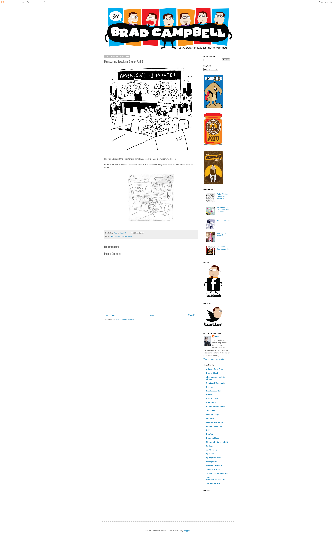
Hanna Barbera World (215, 407)
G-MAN (209, 395)
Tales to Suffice (213, 469)
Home (151, 315)
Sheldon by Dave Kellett (217, 442)
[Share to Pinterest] (142, 233)
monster (124, 236)
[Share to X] (137, 233)
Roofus (209, 434)
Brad (217, 336)
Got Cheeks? (212, 399)
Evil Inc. (209, 387)
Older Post (192, 315)
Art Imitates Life (223, 220)
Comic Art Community (216, 383)
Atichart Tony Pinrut (215, 369)
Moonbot (210, 418)
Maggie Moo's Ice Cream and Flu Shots (223, 209)
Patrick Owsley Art (214, 426)
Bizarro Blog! (212, 373)
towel (130, 236)
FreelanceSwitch (213, 391)
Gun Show (211, 403)
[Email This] (132, 233)
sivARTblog (211, 450)
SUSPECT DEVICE (214, 465)
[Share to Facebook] (140, 233)
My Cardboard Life (214, 422)
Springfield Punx (213, 458)
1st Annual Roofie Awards (223, 248)
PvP (208, 430)
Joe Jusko (211, 410)
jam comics (115, 236)
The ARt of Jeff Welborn (217, 473)
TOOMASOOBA (213, 483)
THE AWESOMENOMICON (215, 478)
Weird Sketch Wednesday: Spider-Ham (222, 196)
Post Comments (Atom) (125, 319)
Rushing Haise (212, 438)
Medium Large (212, 414)
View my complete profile (213, 359)
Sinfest (209, 446)
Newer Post (109, 315)
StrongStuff (211, 462)
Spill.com (210, 454)
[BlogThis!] (135, 233)
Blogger (187, 531)
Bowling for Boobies (221, 234)
